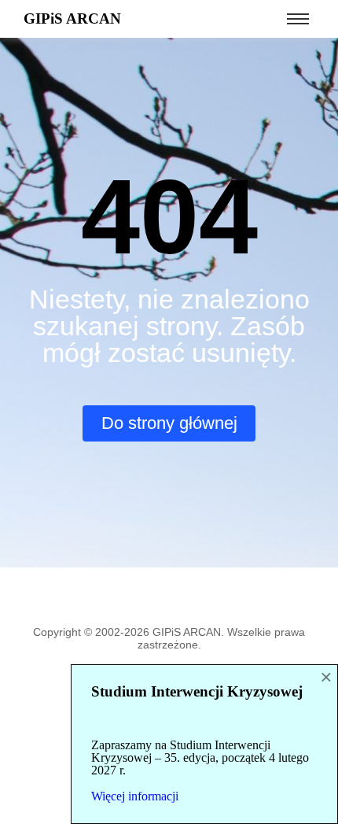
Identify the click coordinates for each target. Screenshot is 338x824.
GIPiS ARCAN (72, 18)
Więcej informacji (134, 796)
